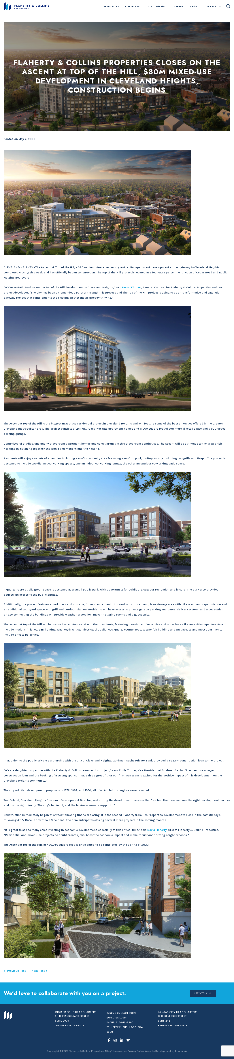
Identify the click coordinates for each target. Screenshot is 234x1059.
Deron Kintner (131, 287)
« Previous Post (15, 970)
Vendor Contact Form (121, 1013)
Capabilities (110, 6)
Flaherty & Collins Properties (26, 6)
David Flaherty (157, 830)
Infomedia (181, 1051)
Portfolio (132, 6)
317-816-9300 (124, 1022)
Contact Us (212, 6)
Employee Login (117, 1017)
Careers (177, 6)
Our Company (156, 6)
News (194, 6)
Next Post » (39, 970)
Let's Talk (201, 993)
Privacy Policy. (135, 1051)
